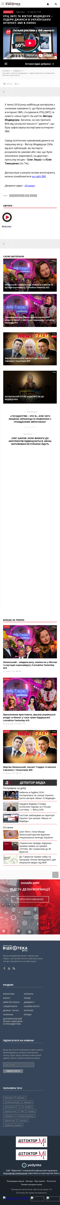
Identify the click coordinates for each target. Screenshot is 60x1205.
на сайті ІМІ (39, 176)
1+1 (19, 1107)
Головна (6, 71)
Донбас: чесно (11, 1010)
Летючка (28, 1010)
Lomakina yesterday (12, 1102)
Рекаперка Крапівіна (26, 1116)
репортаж (20, 1097)
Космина (31, 1111)
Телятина (8, 1014)
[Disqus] (30, 491)
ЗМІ (22, 1111)
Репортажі (8, 994)
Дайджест (17, 71)
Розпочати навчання (30, 899)
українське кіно (10, 1111)
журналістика (10, 1120)
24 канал (29, 185)
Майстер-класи (11, 1002)
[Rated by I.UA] (37, 1200)
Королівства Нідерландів (15, 1173)
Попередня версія (15, 1181)
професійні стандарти (13, 1125)
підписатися (13, 1071)
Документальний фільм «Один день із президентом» (13, 1021)
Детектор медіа (32, 783)
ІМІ (27, 196)
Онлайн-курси (31, 1006)
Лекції (27, 998)
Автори (29, 1181)
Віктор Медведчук (17, 196)
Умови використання (31, 1184)
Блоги (6, 998)
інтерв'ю (28, 1107)
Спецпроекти (10, 1006)
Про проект (39, 1181)
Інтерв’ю (28, 994)
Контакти (51, 1181)
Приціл (28, 1014)
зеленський (9, 1107)
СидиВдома (9, 1116)
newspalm (27, 1102)
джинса (33, 196)
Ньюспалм (9, 1097)
